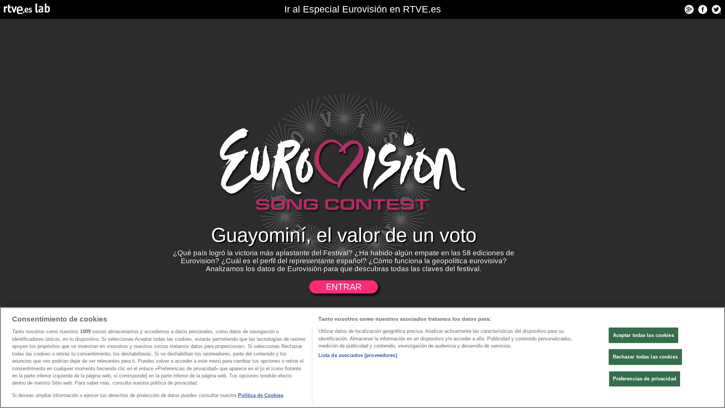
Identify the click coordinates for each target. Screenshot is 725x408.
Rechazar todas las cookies (645, 357)
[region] (362, 357)
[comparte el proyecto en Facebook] (703, 9)
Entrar (344, 287)
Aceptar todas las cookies (643, 335)
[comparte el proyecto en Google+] (689, 9)
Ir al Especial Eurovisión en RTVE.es (362, 9)
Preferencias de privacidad (644, 379)
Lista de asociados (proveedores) (357, 355)
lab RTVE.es (26, 7)
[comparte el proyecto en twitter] (716, 9)
